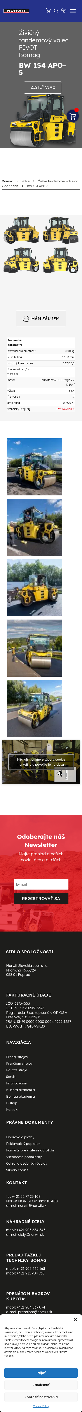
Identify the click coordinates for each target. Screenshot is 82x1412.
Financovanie (16, 1083)
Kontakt (12, 1110)
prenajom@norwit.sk (35, 1312)
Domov (7, 181)
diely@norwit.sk (31, 1234)
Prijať (41, 1373)
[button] (75, 1320)
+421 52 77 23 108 (26, 1196)
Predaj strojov (17, 1057)
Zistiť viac (43, 87)
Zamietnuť (41, 1385)
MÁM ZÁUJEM (45, 318)
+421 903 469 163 (31, 1268)
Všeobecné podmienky (24, 1157)
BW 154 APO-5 (65, 409)
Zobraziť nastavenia (41, 1397)
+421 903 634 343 (31, 1230)
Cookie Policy (41, 1406)
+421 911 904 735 (31, 1273)
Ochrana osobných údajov (26, 1163)
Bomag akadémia (20, 1096)
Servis (11, 1077)
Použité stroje (16, 1070)
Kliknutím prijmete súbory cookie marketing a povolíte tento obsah (41, 762)
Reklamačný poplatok (23, 1144)
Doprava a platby (20, 1137)
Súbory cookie (17, 1170)
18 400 (52, 1201)
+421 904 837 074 (31, 1307)
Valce (25, 181)
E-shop (11, 1103)
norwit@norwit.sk (32, 1205)
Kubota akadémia (20, 1090)
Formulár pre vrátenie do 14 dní (30, 1150)
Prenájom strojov (19, 1064)
